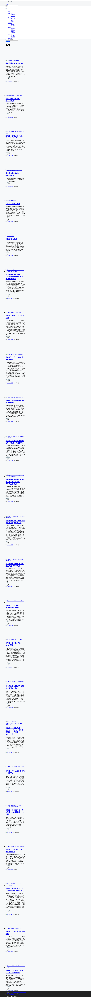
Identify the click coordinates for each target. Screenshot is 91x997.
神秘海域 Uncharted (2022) (15, 63)
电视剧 (7, 113)
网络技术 (10, 23)
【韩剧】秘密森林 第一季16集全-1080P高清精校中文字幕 (15, 812)
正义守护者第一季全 (13, 204)
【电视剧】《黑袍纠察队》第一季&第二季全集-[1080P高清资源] (15, 482)
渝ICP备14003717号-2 (12, 993)
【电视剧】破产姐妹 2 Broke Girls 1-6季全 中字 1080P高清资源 (14, 277)
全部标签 (8, 41)
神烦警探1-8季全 (11, 239)
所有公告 (10, 1)
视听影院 (8, 294)
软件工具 (10, 27)
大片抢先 (8, 77)
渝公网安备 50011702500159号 (14, 994)
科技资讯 (10, 13)
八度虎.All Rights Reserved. (19, 992)
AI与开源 (10, 17)
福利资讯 (10, 34)
